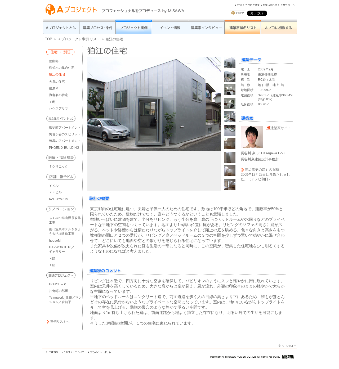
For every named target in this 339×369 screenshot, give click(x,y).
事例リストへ (59, 321)
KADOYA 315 (58, 199)
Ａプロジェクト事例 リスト (79, 39)
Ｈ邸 (52, 258)
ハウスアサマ (58, 108)
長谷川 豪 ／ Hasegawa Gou (262, 153)
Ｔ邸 (52, 265)
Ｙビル (54, 185)
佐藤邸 (54, 61)
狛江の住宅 (57, 74)
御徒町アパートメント (65, 127)
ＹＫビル (55, 192)
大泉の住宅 (57, 82)
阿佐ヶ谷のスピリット (65, 134)
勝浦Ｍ (54, 88)
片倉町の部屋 (58, 291)
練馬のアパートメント (65, 141)
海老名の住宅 (58, 95)
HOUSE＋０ (58, 284)
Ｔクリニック (58, 166)
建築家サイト (280, 128)
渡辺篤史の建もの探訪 (262, 170)
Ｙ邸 (52, 102)
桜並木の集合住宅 (61, 68)
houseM (55, 240)
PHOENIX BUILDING (64, 148)
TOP (48, 39)
